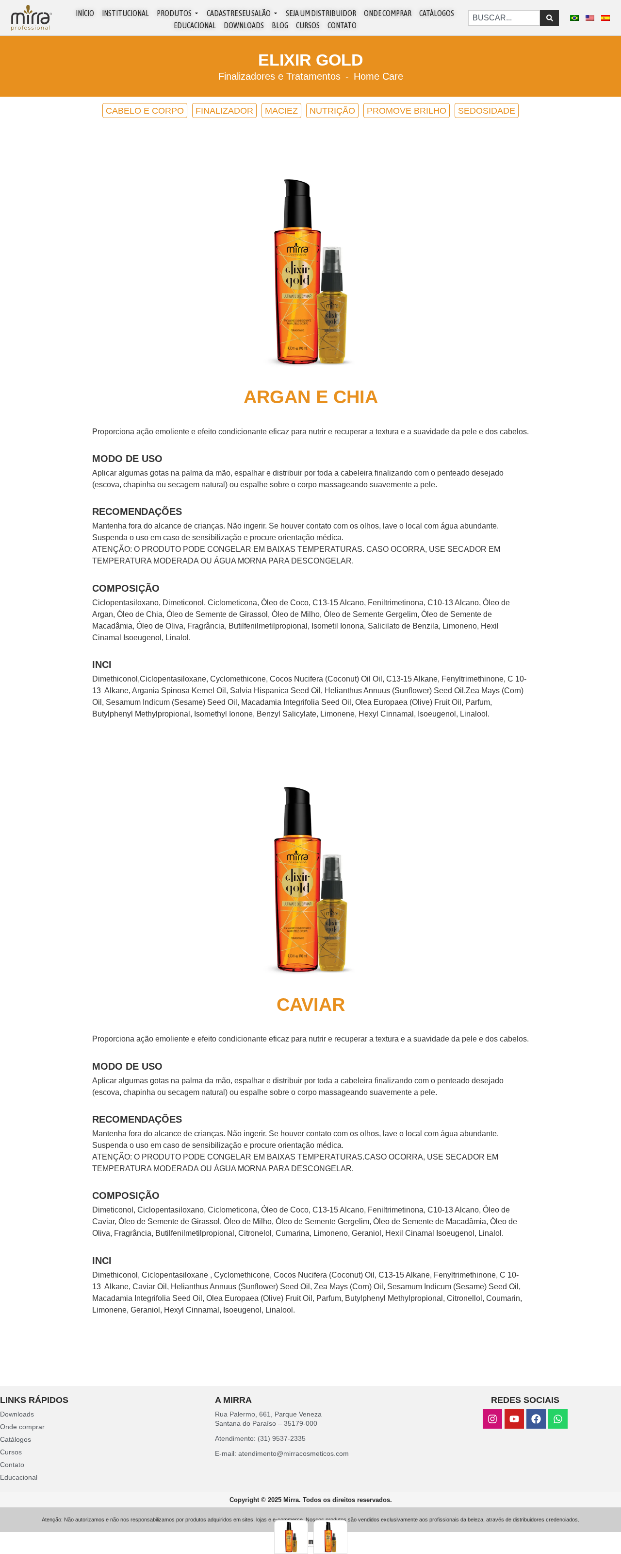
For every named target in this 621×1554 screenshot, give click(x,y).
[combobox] (504, 18)
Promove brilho (406, 111)
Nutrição (332, 111)
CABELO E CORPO (145, 111)
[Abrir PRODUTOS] (196, 13)
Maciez (281, 111)
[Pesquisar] (549, 18)
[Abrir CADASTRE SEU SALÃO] (275, 13)
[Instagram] (492, 1419)
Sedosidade (486, 111)
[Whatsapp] (558, 1419)
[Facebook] (536, 1419)
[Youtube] (514, 1419)
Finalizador (224, 111)
